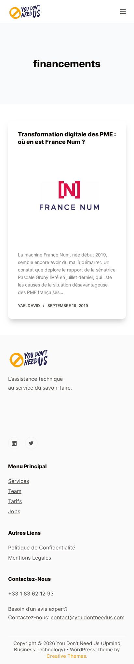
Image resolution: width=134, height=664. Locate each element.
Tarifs (15, 501)
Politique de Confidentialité (41, 547)
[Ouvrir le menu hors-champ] (123, 11)
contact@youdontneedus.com (88, 617)
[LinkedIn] (14, 443)
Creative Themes (66, 656)
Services (18, 481)
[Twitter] (31, 443)
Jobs (14, 511)
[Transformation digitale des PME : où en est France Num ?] (67, 196)
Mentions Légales (29, 557)
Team (14, 491)
